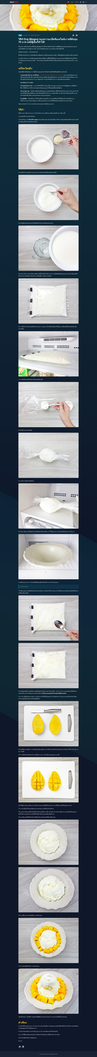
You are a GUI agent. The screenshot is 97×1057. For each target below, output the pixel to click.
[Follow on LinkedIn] (83, 2)
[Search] (86, 2)
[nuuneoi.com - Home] (14, 2)
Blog (72, 2)
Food (20, 35)
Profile (76, 2)
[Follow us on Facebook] (80, 2)
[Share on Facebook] (73, 35)
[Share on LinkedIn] (76, 35)
